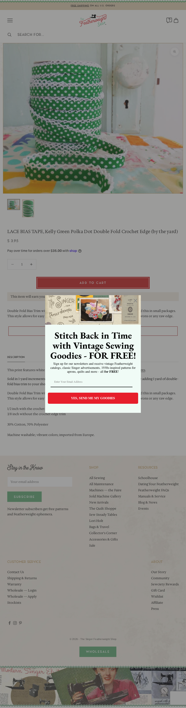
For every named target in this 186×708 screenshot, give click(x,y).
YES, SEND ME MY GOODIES (93, 398)
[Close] (135, 300)
